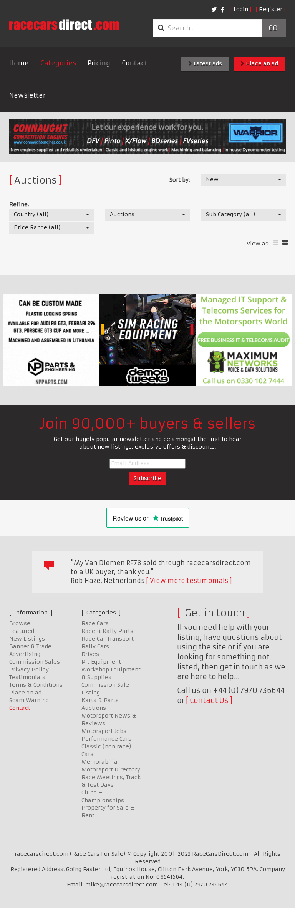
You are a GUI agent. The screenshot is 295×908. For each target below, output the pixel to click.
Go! (273, 28)
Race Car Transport (107, 638)
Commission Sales (34, 661)
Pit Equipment (101, 661)
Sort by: (179, 179)
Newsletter (27, 95)
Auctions (93, 707)
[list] (275, 243)
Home (19, 63)
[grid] (285, 243)
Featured (21, 631)
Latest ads (207, 63)
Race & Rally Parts (107, 631)
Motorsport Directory (110, 769)
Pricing (99, 63)
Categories (58, 63)
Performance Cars (106, 738)
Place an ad (261, 63)
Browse (19, 623)
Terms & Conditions (36, 684)
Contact (135, 63)
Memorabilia (99, 761)
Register (270, 9)
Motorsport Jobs (103, 731)
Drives (90, 654)
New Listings (27, 638)
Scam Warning (29, 700)
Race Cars (95, 623)
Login (241, 9)
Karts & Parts (100, 700)
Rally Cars (95, 646)
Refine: (19, 204)
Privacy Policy (29, 669)
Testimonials (27, 677)
